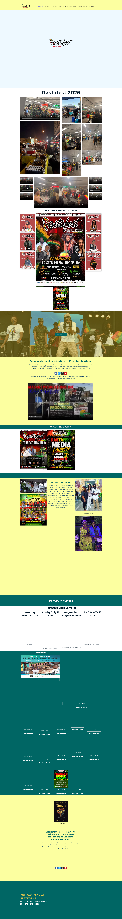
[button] (22, 450)
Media (75, 6)
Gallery (80, 6)
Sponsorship (86, 6)
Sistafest (69, 6)
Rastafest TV (48, 6)
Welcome (40, 6)
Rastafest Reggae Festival (59, 6)
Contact (93, 6)
